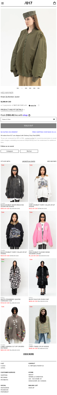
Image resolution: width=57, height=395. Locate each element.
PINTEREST (5, 392)
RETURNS (4, 377)
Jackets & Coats (28, 161)
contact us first (29, 138)
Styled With (5, 161)
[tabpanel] (28, 47)
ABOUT (30, 374)
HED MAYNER (7, 92)
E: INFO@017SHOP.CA (36, 366)
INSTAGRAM (5, 388)
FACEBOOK (4, 390)
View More (28, 354)
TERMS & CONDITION (35, 377)
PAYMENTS (4, 380)
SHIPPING (4, 375)
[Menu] (2, 3)
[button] (28, 105)
